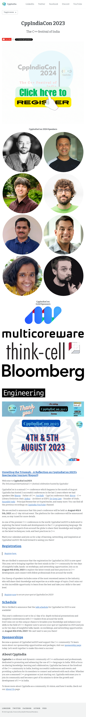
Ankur (27, 498)
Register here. (10, 553)
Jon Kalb (40, 495)
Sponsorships (12, 637)
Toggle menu (9, 12)
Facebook (53, 4)
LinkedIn (30, 4)
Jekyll (23, 712)
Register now (10, 594)
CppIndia (11, 4)
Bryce (72, 495)
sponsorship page (73, 645)
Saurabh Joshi (8, 501)
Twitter (41, 4)
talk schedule (41, 607)
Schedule (9, 602)
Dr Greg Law (56, 498)
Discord (65, 4)
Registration (11, 546)
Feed (44, 708)
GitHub (37, 708)
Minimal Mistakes (32, 712)
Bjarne (18, 495)
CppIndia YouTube (37, 505)
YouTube (77, 4)
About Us (10, 689)
